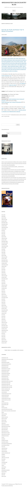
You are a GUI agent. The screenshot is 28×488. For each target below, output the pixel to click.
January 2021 (4, 239)
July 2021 (3, 230)
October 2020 (4, 244)
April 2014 (3, 338)
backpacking (4, 360)
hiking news (4, 420)
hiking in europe (5, 417)
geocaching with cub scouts (7, 409)
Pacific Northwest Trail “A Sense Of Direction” (11, 102)
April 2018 (3, 283)
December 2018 (5, 278)
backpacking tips (5, 376)
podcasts (3, 456)
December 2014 (5, 325)
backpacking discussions (6, 363)
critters (3, 401)
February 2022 (4, 219)
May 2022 (3, 214)
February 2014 (4, 341)
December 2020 (5, 241)
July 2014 (3, 333)
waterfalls (3, 468)
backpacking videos (5, 379)
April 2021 (3, 235)
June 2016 (3, 300)
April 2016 (3, 303)
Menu (14, 10)
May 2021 (3, 233)
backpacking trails (5, 378)
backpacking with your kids (7, 387)
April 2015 (3, 319)
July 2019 (3, 267)
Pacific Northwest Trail (6, 75)
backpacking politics (5, 374)
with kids (3, 474)
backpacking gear (5, 367)
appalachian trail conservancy (7, 359)
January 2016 (4, 308)
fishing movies (4, 407)
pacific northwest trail (6, 452)
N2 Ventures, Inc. (12, 484)
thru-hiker (3, 459)
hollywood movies (5, 435)
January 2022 (4, 221)
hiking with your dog (6, 432)
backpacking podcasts (6, 373)
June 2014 (3, 334)
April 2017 (3, 292)
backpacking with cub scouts (7, 381)
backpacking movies (15, 114)
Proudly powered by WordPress (7, 485)
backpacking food (5, 365)
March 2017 (4, 294)
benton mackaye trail (6, 388)
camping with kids (5, 396)
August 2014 (4, 331)
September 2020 (5, 246)
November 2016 (5, 297)
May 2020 (3, 252)
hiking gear (4, 415)
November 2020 (5, 242)
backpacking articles (5, 362)
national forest (4, 448)
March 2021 (4, 236)
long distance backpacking (7, 443)
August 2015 (4, 313)
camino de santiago (5, 390)
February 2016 (4, 306)
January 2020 (4, 258)
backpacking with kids (6, 384)
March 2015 (4, 320)
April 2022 (3, 216)
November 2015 (5, 310)
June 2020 (3, 250)
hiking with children (5, 424)
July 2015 (3, 314)
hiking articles (4, 413)
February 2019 (4, 275)
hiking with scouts (5, 431)
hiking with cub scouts (6, 426)
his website (22, 83)
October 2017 (4, 288)
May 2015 (3, 317)
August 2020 (4, 247)
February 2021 (4, 238)
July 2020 (3, 249)
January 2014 (4, 342)
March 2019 (4, 274)
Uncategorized (4, 462)
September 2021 (5, 227)
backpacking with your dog (7, 385)
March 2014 (4, 339)
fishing (3, 406)
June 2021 (3, 232)
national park (4, 449)
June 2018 (3, 281)
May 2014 (3, 336)
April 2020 (3, 253)
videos (3, 465)
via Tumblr (4, 463)
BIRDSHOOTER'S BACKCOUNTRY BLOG (14, 4)
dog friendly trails (5, 404)
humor (3, 437)
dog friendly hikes (5, 402)
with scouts (4, 476)
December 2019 (5, 260)
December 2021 (5, 222)
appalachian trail (5, 357)
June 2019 (3, 269)
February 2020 (4, 256)
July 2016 (3, 299)
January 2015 (4, 324)
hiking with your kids (6, 434)
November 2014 (5, 327)
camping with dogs (5, 395)
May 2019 (3, 271)
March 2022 (4, 217)
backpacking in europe (6, 368)
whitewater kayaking (6, 470)
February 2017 (4, 295)
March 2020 (4, 255)
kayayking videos (5, 441)
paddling (3, 454)
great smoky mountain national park (9, 410)
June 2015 (3, 316)
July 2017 (3, 289)
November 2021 (5, 224)
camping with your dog (6, 398)
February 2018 (4, 285)
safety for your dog (5, 457)
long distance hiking (5, 445)
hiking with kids (5, 429)
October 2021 (4, 225)
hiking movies (4, 418)
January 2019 (4, 277)
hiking (3, 412)
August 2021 (4, 228)
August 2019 (4, 266)
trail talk (3, 460)
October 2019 (4, 263)
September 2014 (5, 330)
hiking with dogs (5, 427)
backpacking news (5, 371)
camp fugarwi (4, 392)
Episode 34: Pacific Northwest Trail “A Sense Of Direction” (13, 30)
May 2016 (3, 302)
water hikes (4, 466)
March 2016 (4, 305)
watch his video (12, 85)
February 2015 (4, 322)
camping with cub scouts (6, 393)
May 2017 (3, 291)
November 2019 (5, 261)
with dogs (3, 473)
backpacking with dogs (6, 382)
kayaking (3, 438)
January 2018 (4, 286)
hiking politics (4, 421)
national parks (4, 451)
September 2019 (5, 264)
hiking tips (4, 423)
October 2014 (4, 328)
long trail (3, 446)
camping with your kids (6, 399)
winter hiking (4, 471)
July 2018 (3, 280)
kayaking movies (5, 440)
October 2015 (4, 311)
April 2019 (3, 272)
